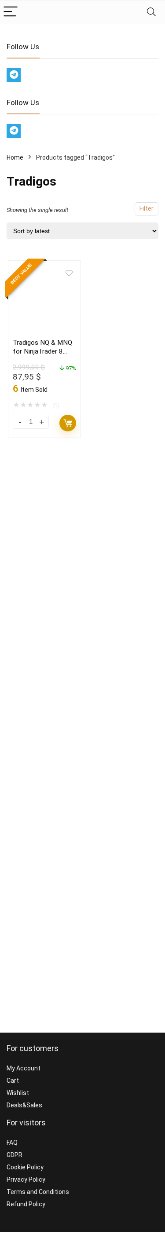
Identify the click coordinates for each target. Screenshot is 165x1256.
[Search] (151, 12)
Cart (13, 1080)
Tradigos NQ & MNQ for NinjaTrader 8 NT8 (42, 351)
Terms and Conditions (38, 1191)
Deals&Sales (24, 1105)
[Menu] (10, 12)
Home (15, 157)
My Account (23, 1068)
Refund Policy (26, 1204)
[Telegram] (14, 75)
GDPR (14, 1154)
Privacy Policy (26, 1179)
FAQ (12, 1142)
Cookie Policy (25, 1167)
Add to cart (67, 423)
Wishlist (18, 1092)
